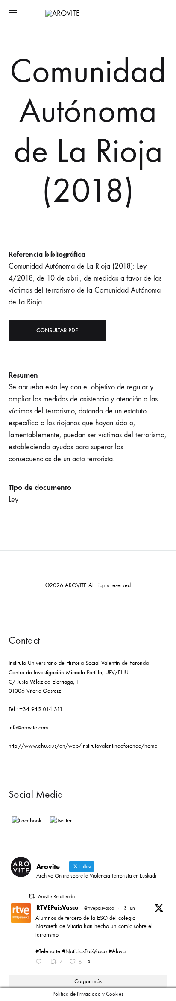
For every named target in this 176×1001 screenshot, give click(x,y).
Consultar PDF (57, 330)
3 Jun (129, 908)
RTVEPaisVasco (57, 907)
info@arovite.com (28, 727)
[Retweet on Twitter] (32, 896)
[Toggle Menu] (13, 13)
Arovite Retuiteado (56, 896)
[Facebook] (27, 821)
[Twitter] (61, 821)
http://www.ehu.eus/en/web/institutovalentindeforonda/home (83, 745)
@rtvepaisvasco (99, 908)
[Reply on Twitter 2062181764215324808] (40, 962)
